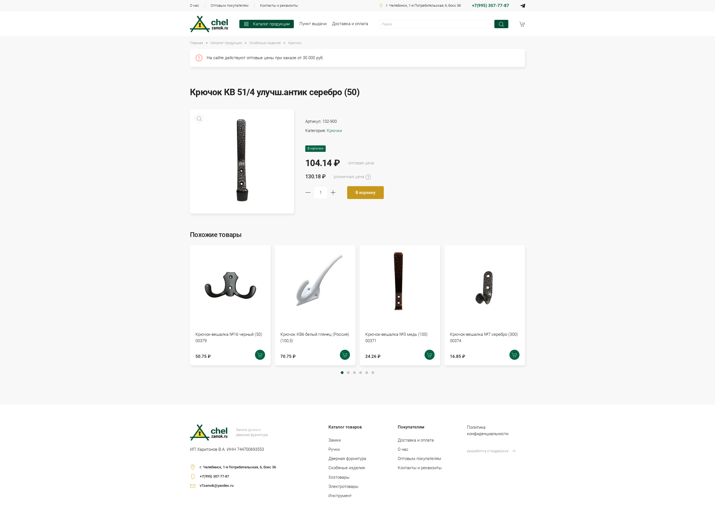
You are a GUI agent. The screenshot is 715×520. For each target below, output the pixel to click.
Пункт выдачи (312, 23)
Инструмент (340, 495)
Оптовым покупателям (230, 5)
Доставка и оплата (350, 23)
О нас (194, 5)
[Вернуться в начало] (209, 24)
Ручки (334, 449)
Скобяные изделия (265, 43)
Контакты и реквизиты (279, 5)
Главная (196, 43)
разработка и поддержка (487, 451)
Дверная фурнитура (347, 458)
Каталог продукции (271, 24)
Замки (334, 440)
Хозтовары (338, 477)
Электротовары (343, 486)
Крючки (294, 43)
